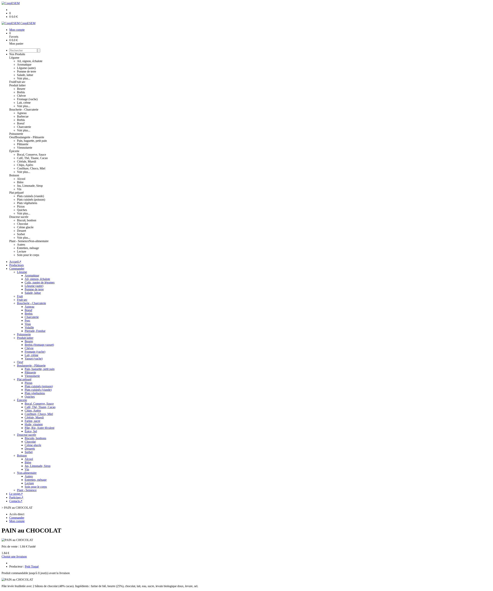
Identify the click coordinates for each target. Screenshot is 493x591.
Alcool (21, 178)
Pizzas (21, 206)
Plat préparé (16, 192)
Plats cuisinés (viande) (30, 196)
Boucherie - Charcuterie (23, 109)
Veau (28, 324)
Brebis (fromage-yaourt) (39, 344)
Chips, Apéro (25, 165)
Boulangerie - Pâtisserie (29, 137)
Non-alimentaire (39, 241)
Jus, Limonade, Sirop (30, 185)
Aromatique (24, 64)
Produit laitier (17, 85)
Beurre (21, 88)
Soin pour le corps (28, 255)
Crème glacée (25, 227)
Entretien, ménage (28, 248)
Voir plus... (23, 78)
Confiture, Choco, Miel (31, 168)
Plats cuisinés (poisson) (31, 199)
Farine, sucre (32, 421)
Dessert (21, 230)
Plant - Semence (19, 241)
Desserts (30, 448)
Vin (19, 189)
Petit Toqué (32, 566)
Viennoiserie (24, 147)
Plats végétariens (27, 203)
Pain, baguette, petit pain (32, 140)
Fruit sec (20, 81)
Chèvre (21, 95)
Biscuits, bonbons (35, 438)
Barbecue (23, 116)
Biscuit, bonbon (26, 220)
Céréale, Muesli (26, 161)
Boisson (14, 175)
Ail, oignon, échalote (29, 61)
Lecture (21, 251)
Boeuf (20, 123)
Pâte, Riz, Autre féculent (39, 427)
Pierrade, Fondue (35, 331)
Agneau (22, 113)
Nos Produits (17, 54)
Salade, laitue (25, 75)
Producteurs (16, 265)
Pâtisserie (22, 144)
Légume (14, 57)
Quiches (22, 210)
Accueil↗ (15, 261)
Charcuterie (24, 126)
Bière (20, 182)
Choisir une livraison (14, 556)
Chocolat (22, 223)
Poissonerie (16, 133)
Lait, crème (24, 102)
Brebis (21, 92)
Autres (21, 244)
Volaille (29, 327)
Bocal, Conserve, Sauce (31, 154)
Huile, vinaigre (34, 424)
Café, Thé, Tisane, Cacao (32, 158)
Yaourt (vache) (34, 358)
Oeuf (12, 137)
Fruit (12, 81)
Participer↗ (16, 497)
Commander (16, 268)
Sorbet (21, 234)
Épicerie (14, 151)
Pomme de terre (26, 71)
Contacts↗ (15, 501)
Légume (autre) (26, 68)
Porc (27, 320)
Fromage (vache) (27, 99)
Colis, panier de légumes (39, 282)
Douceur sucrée (18, 216)
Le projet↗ (16, 493)
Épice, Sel (31, 431)
